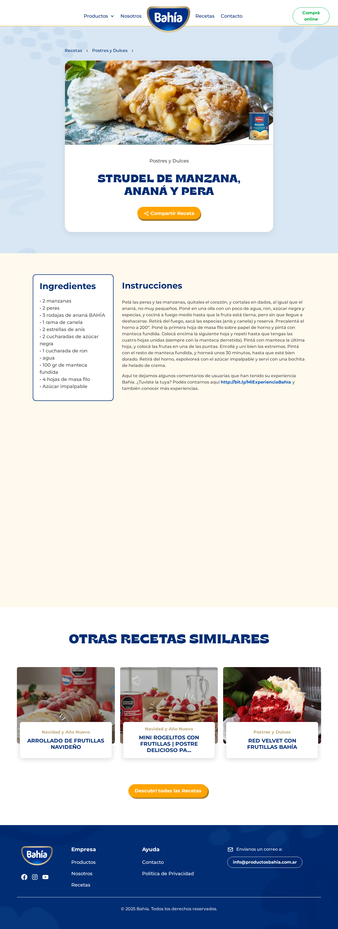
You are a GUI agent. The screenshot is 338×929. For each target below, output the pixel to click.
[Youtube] (45, 877)
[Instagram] (35, 877)
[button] (264, 862)
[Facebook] (24, 877)
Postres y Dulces (110, 50)
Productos (96, 16)
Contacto (231, 16)
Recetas (204, 16)
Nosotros (131, 16)
